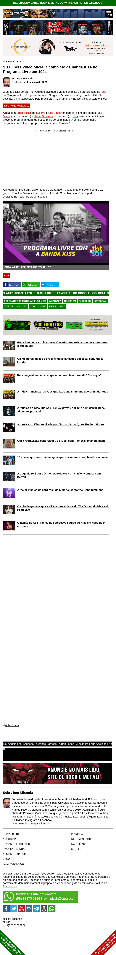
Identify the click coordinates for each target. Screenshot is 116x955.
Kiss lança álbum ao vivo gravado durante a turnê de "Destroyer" (59, 375)
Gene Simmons (43, 116)
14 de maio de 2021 (36, 82)
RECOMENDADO (81, 839)
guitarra (40, 112)
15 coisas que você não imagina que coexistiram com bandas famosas (62, 457)
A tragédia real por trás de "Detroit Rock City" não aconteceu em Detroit (59, 475)
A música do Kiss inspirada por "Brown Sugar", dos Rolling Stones (60, 424)
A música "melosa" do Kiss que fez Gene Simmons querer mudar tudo (62, 391)
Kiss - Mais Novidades (16, 106)
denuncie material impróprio (35, 883)
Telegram (70, 301)
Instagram (100, 301)
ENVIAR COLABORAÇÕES (18, 844)
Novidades (9, 61)
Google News (38, 306)
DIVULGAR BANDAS (14, 849)
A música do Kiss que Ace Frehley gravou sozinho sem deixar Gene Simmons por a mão (61, 409)
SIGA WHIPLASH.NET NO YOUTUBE (27, 267)
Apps (62, 306)
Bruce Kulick (24, 112)
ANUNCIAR (9, 839)
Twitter (9, 306)
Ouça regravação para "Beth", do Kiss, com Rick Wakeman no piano (61, 440)
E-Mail (52, 306)
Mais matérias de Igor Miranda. (30, 823)
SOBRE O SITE (11, 834)
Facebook (85, 301)
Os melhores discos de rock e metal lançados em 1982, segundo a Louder (60, 360)
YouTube (22, 306)
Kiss (19, 61)
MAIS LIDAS (78, 844)
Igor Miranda (25, 78)
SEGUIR (7, 859)
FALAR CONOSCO (13, 863)
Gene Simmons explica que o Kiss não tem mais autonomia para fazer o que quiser (62, 344)
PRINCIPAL (77, 834)
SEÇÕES (76, 849)
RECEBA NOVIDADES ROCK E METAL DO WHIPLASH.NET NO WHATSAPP (58, 3)
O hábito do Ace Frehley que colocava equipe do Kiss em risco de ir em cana (61, 524)
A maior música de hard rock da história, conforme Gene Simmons (60, 489)
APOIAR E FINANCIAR (15, 854)
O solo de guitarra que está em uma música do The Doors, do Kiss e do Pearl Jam (63, 508)
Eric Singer (55, 112)
